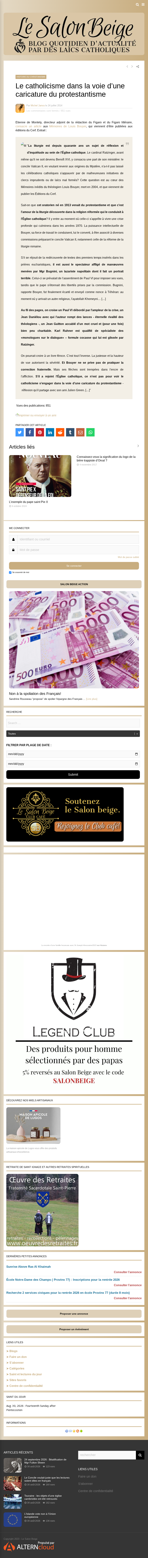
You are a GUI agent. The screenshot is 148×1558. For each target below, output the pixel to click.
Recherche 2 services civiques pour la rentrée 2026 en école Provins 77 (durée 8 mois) (68, 1293)
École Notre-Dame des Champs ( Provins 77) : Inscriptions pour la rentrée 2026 (63, 1279)
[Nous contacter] (70, 1431)
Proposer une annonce (74, 1313)
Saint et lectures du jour (25, 1374)
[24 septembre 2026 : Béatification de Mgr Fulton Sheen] (13, 1471)
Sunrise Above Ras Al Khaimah (28, 1266)
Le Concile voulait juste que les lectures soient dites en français (46, 1479)
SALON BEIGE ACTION (74, 584)
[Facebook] (30, 432)
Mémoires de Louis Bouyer (67, 126)
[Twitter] (20, 432)
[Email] (80, 432)
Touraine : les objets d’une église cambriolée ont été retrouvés (43, 1497)
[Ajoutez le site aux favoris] (74, 1431)
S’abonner (16, 1362)
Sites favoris (17, 1380)
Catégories (16, 1368)
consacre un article (29, 126)
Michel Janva (38, 105)
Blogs (13, 1351)
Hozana (103, 945)
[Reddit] (60, 432)
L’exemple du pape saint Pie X (28, 501)
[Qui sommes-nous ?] (66, 1431)
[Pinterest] (40, 432)
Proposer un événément (74, 1329)
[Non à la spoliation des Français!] (74, 687)
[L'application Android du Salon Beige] (81, 1431)
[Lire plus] (91, 698)
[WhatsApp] (90, 432)
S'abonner (85, 1484)
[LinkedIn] (50, 432)
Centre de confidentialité (26, 1385)
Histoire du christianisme (31, 77)
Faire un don (18, 1356)
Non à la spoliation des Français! (35, 694)
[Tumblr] (70, 432)
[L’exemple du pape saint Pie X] (40, 495)
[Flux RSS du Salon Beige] (77, 1431)
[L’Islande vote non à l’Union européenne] (13, 1526)
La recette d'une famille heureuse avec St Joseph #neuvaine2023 (69, 945)
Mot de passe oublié (128, 557)
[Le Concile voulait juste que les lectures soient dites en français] (13, 1489)
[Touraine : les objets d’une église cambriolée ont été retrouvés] (13, 1507)
